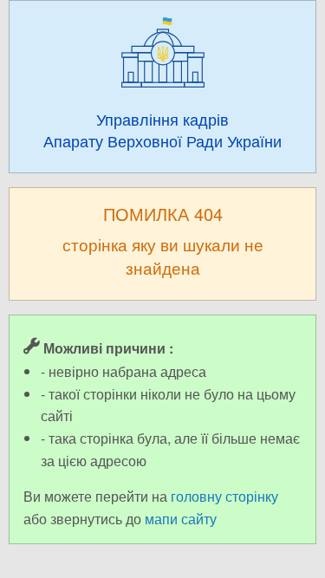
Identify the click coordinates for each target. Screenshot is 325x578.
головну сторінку (224, 496)
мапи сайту (181, 519)
